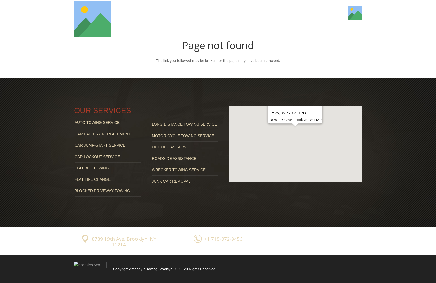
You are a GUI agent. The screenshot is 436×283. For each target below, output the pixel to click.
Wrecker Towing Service (179, 170)
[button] (295, 135)
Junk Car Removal (171, 181)
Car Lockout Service (97, 157)
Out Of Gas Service (172, 147)
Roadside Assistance (174, 158)
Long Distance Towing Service (184, 124)
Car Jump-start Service (100, 145)
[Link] (92, 19)
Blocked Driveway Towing (102, 191)
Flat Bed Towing (92, 168)
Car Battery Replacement (102, 134)
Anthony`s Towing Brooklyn (150, 269)
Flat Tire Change (93, 179)
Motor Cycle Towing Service (183, 136)
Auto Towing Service (97, 122)
